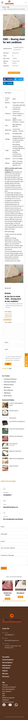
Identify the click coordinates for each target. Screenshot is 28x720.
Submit (4, 568)
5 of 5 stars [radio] (11, 316)
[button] (8, 79)
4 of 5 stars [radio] (9, 316)
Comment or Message (8, 555)
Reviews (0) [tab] (8, 288)
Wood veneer (5, 676)
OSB (10, 368)
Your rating (8, 311)
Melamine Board (8, 384)
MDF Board (7, 387)
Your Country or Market (8, 548)
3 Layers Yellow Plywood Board (16, 404)
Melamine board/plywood (16, 458)
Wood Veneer (8, 395)
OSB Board (7, 393)
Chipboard (5, 671)
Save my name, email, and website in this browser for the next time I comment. (13, 358)
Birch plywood (13, 444)
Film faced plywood (7, 662)
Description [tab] (8, 93)
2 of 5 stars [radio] (7, 316)
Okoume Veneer (13, 466)
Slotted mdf (12, 418)
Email (7, 349)
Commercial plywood (7, 659)
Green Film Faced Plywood (16, 429)
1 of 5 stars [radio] (5, 316)
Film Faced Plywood (10, 382)
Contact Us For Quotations (14, 72)
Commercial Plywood (10, 379)
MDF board (5, 673)
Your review (8, 322)
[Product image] (5, 405)
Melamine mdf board (15, 451)
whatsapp (4, 534)
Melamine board (6, 665)
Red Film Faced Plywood (16, 436)
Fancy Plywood (8, 390)
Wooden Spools (13, 410)
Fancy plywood (6, 668)
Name (7, 342)
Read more (8, 598)
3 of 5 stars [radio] (8, 316)
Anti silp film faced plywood (17, 421)
